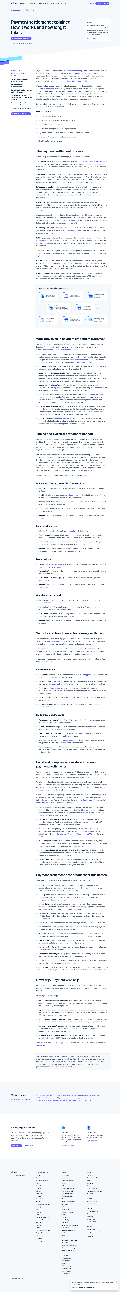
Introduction (15, 70)
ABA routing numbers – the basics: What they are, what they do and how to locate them (68, 1095)
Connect (39, 1194)
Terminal (39, 1238)
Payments (30, 10)
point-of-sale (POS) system (91, 161)
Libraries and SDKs (68, 1268)
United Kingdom (87, 800)
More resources (17, 10)
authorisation (49, 88)
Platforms (65, 1204)
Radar (38, 1228)
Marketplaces (66, 1199)
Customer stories (92, 1178)
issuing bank (56, 388)
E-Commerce (66, 1186)
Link (37, 1214)
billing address (76, 733)
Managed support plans (94, 1232)
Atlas (38, 1178)
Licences (90, 1196)
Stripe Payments (43, 985)
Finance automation (68, 1191)
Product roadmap (92, 1211)
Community (90, 1183)
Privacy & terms (92, 1188)
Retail (63, 1235)
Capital (38, 1186)
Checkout (39, 1188)
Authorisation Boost (42, 1180)
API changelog (66, 1266)
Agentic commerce (68, 1180)
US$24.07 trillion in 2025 (77, 81)
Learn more (91, 38)
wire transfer (70, 531)
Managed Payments (42, 1217)
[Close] (116, 1282)
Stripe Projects (66, 1271)
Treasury (39, 1241)
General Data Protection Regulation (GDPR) (74, 834)
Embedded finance (68, 1188)
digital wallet (57, 564)
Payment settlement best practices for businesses (20, 104)
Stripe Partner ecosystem (70, 1248)
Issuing (38, 1212)
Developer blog (67, 1274)
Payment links (40, 1220)
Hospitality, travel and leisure (71, 1220)
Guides (89, 1175)
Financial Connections (43, 1204)
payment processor (67, 220)
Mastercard (58, 641)
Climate (38, 1191)
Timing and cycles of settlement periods (18, 86)
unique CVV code (69, 740)
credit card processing (73, 70)
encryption (42, 900)
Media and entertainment (70, 1225)
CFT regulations (81, 819)
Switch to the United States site (83, 1287)
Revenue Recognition (43, 1230)
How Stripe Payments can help (21, 108)
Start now (15, 1145)
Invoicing (39, 1209)
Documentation (67, 1258)
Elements (39, 1201)
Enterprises (65, 1175)
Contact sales (101, 3)
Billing (38, 1183)
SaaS (63, 1207)
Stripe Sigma (40, 1233)
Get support (91, 1229)
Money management (68, 1201)
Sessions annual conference (96, 1186)
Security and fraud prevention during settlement (21, 91)
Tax (37, 1235)
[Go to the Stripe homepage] (13, 1172)
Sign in (90, 3)
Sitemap (89, 1198)
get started (40, 1045)
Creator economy (67, 1212)
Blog (88, 1180)
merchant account (78, 359)
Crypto (38, 1196)
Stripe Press (91, 1219)
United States (41, 800)
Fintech (64, 1214)
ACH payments (72, 495)
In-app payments (67, 1196)
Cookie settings (92, 1201)
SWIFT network (44, 603)
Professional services (69, 1230)
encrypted (87, 674)
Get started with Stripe (20, 38)
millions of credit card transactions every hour (61, 349)
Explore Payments (68, 1145)
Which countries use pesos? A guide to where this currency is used (61, 1098)
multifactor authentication (57, 684)
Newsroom (90, 1216)
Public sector (66, 1233)
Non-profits (65, 1228)
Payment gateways (61, 418)
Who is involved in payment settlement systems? (20, 80)
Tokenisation (55, 688)
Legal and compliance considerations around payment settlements (22, 97)
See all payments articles (19, 1099)
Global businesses (67, 1194)
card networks (42, 240)
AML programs (86, 810)
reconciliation (57, 890)
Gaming (64, 1217)
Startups (64, 1178)
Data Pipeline (40, 1199)
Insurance (65, 1222)
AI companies (66, 1209)
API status (65, 1263)
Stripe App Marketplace (69, 1245)
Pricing (63, 3)
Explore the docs (92, 1141)
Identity (38, 1207)
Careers (89, 1214)
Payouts (39, 1225)
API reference (66, 1261)
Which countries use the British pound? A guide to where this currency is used (65, 1100)
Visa (48, 641)
